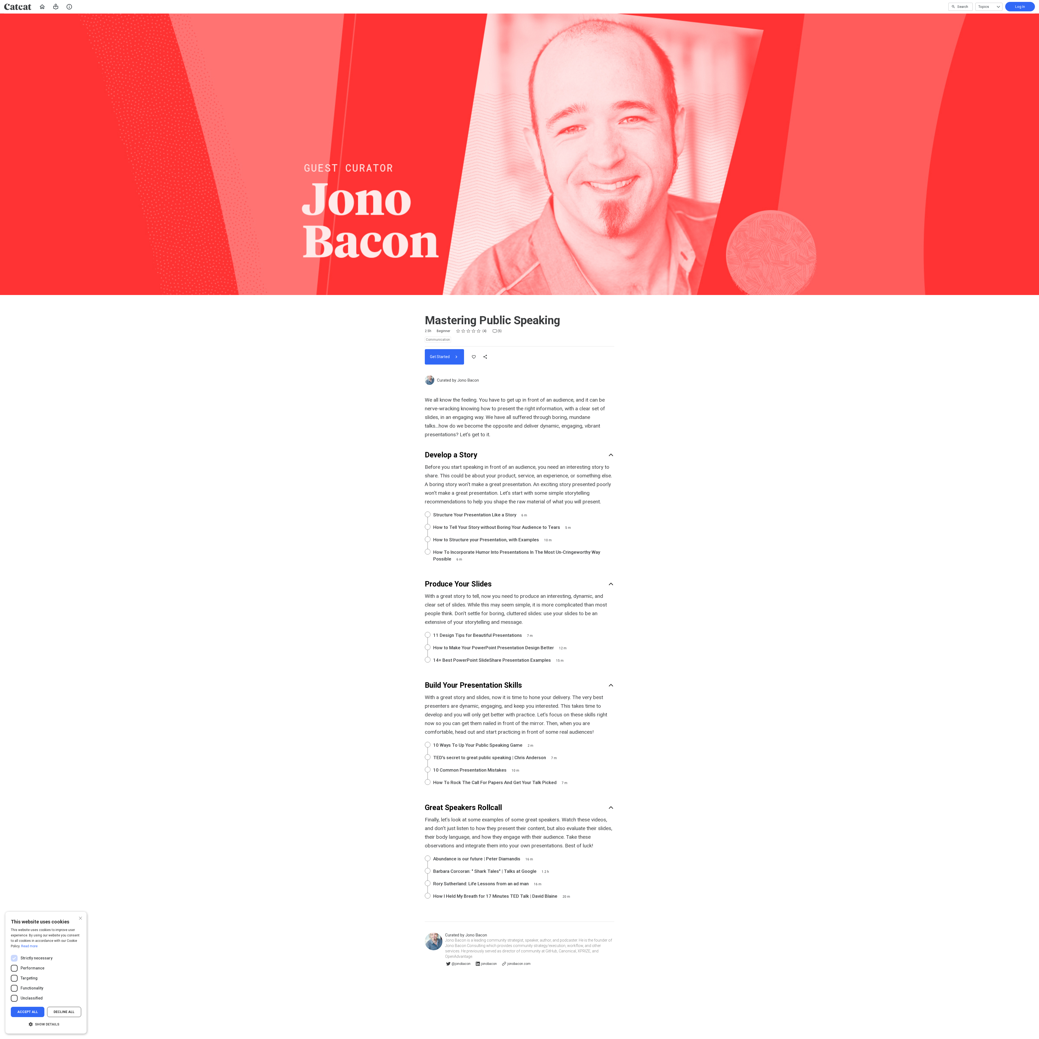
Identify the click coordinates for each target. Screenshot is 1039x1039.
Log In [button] (1020, 7)
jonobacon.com (519, 964)
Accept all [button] (27, 1012)
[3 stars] (468, 331)
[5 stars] (478, 331)
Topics (983, 7)
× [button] (80, 918)
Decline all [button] (64, 1012)
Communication (438, 340)
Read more (29, 946)
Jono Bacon (468, 380)
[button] (56, 7)
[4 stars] (473, 331)
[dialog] (46, 973)
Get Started (440, 357)
